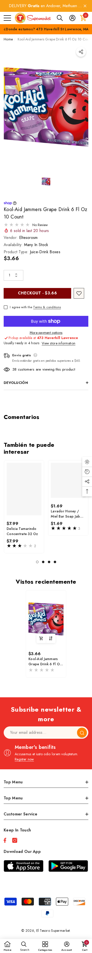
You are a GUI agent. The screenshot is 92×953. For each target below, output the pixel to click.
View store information (58, 343)
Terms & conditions (47, 307)
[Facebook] (4, 840)
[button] (60, 18)
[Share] (81, 52)
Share (81, 52)
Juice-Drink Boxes (45, 252)
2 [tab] (43, 562)
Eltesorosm (28, 237)
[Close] (85, 6)
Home (8, 39)
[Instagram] (14, 840)
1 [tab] (37, 562)
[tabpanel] (24, 506)
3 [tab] (49, 562)
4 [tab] (55, 562)
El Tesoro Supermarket (53, 930)
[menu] (7, 18)
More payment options (46, 332)
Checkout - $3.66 (37, 293)
